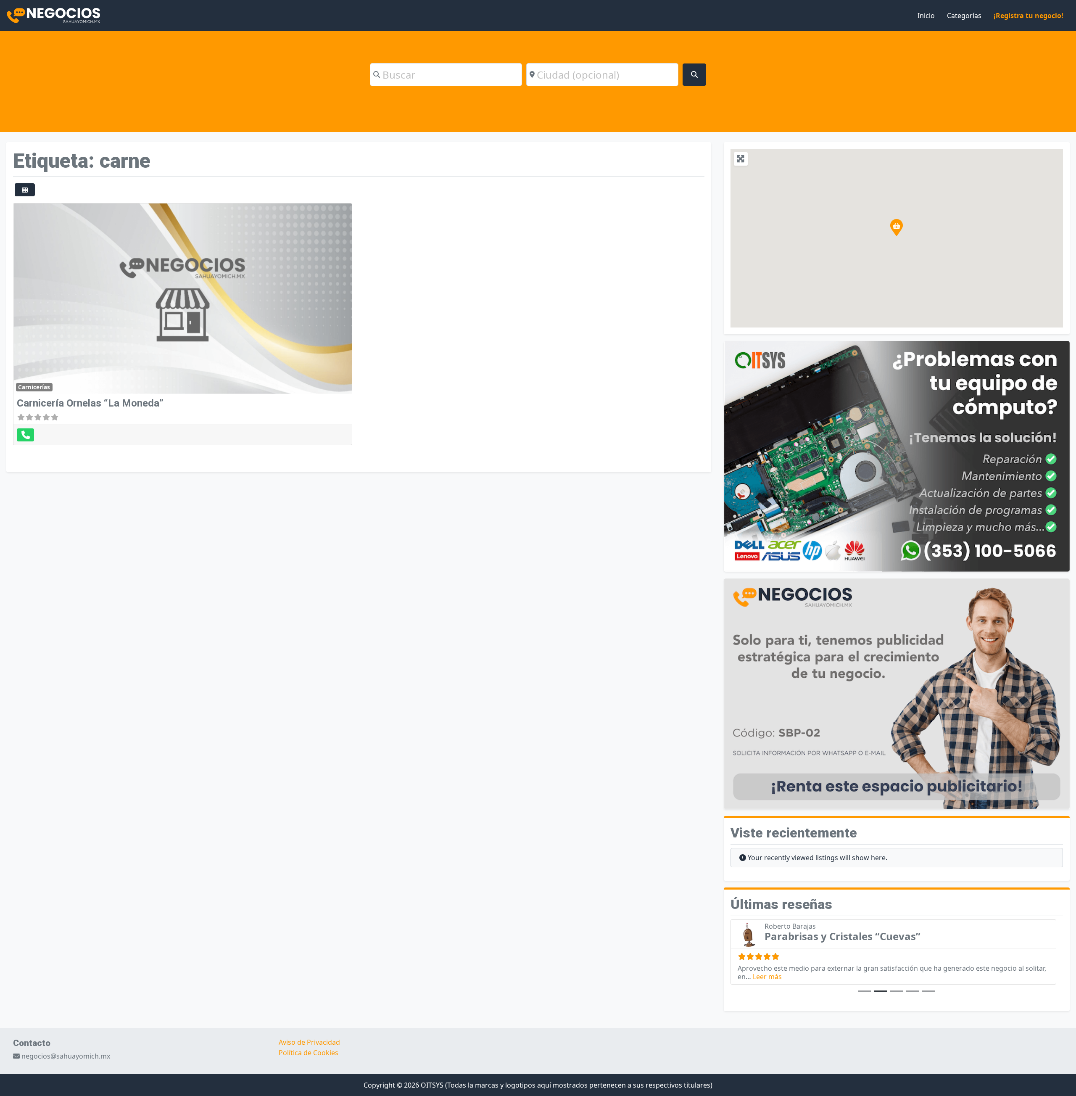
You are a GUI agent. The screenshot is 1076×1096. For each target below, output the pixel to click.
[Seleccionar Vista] (25, 189)
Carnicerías (34, 387)
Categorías (964, 15)
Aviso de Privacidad (309, 1042)
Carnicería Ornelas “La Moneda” (90, 403)
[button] (896, 227)
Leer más (767, 976)
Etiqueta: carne (81, 161)
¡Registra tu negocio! (1028, 15)
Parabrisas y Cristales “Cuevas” (842, 936)
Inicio (926, 15)
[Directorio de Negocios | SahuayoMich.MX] (53, 14)
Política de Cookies (308, 1052)
